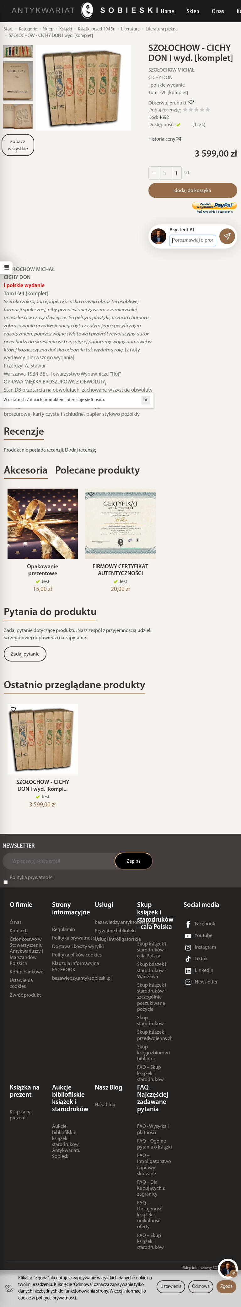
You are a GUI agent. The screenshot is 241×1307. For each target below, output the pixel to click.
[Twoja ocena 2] (191, 110)
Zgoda (226, 1286)
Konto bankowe (26, 972)
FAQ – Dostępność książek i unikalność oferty (149, 1215)
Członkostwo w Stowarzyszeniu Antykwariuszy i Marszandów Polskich (26, 951)
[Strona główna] (86, 11)
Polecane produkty (97, 471)
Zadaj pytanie (25, 654)
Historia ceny (162, 139)
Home (167, 11)
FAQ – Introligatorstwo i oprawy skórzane (154, 1164)
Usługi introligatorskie (118, 939)
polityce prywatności (56, 1298)
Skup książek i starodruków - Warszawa (151, 970)
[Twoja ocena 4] (202, 110)
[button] (83, 88)
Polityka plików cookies (77, 955)
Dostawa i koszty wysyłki (78, 946)
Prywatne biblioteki (115, 931)
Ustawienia (170, 1286)
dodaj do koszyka (192, 190)
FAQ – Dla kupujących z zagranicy (151, 1188)
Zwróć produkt (25, 995)
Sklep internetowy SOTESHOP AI (208, 1268)
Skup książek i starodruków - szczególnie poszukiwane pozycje (151, 997)
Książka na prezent (21, 1115)
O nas (218, 11)
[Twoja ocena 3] (196, 110)
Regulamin (63, 929)
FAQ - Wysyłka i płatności (153, 1129)
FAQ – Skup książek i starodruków (150, 1073)
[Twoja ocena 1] (185, 110)
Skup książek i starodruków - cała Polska (151, 950)
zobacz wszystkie (18, 145)
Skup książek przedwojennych (155, 1035)
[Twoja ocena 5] (208, 110)
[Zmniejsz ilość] (176, 173)
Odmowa (201, 1286)
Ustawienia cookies (21, 983)
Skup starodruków (150, 1020)
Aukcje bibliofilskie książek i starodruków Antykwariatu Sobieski (66, 1141)
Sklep (193, 11)
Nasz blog (105, 1104)
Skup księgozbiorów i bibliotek (153, 1053)
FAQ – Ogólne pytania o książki (154, 1144)
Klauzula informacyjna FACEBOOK (75, 966)
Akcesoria (26, 471)
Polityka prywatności (32, 877)
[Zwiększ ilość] (153, 173)
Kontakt (18, 931)
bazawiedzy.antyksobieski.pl (82, 978)
